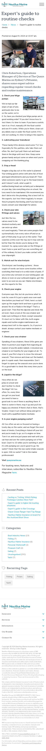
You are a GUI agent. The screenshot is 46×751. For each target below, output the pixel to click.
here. (14, 472)
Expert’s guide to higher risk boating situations (23, 504)
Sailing (10, 551)
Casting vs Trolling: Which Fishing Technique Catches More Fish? (22, 498)
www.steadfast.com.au (27, 734)
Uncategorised (14, 554)
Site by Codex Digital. (18, 649)
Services (6, 620)
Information (7, 626)
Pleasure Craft (14, 548)
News (13, 24)
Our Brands (7, 632)
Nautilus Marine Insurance (19, 541)
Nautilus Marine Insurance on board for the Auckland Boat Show (23, 516)
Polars (19, 576)
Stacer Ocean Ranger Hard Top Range (24, 511)
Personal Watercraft (17, 545)
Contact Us (7, 638)
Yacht (10, 557)
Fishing (11, 538)
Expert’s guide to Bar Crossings (21, 508)
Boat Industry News (16, 535)
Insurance (6, 614)
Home (4, 24)
